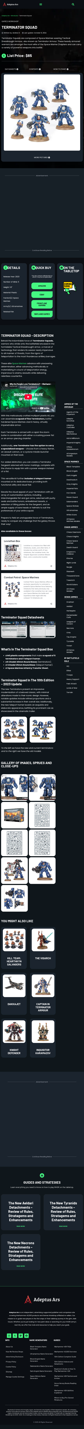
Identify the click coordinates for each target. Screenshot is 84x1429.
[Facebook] (26, 1335)
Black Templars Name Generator (38, 1347)
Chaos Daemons (73, 532)
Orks (68, 632)
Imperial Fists (72, 488)
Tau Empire (71, 637)
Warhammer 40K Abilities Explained (64, 1391)
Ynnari (69, 645)
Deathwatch (71, 480)
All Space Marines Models (73, 520)
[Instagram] (9, 1335)
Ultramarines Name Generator (41, 1354)
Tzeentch (70, 580)
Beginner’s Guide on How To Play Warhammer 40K (64, 1370)
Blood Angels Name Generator (37, 1360)
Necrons (70, 628)
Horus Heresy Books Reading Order (65, 1384)
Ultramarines (72, 510)
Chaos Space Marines (72, 542)
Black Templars (73, 466)
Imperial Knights (73, 442)
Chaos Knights (72, 536)
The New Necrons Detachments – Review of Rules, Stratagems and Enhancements (20, 1251)
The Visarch (43, 958)
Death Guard (72, 547)
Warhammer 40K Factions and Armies (65, 1377)
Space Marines (19, 363)
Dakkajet (14, 1004)
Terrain (69, 692)
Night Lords (71, 562)
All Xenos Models (70, 651)
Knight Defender (14, 1051)
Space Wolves (72, 506)
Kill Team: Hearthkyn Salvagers (14, 961)
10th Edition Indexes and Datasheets (63, 1363)
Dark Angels (71, 475)
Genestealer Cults (71, 616)
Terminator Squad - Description (27, 335)
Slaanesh (70, 571)
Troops (69, 675)
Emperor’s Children (70, 553)
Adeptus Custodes (70, 426)
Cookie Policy (11, 1367)
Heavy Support (72, 679)
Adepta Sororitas (70, 419)
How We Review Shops (14, 1352)
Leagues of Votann (71, 622)
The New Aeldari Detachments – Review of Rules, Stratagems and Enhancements (20, 1211)
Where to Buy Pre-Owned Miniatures (64, 1399)
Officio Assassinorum (72, 448)
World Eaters (72, 584)
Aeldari (69, 606)
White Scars (71, 514)
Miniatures (14, 16)
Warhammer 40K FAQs (62, 1346)
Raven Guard (72, 497)
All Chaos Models (70, 590)
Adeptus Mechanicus (71, 432)
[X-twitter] (15, 1335)
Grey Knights (72, 484)
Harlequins (70, 610)
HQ (67, 666)
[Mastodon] (20, 1335)
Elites (68, 670)
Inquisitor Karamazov (43, 1051)
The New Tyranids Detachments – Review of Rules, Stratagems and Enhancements (63, 1211)
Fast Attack (71, 683)
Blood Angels (72, 471)
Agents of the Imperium (72, 413)
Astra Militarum (73, 438)
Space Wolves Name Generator (38, 1377)
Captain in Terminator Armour (43, 1007)
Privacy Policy (11, 1362)
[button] (41, 4)
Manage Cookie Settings (15, 1377)
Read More (21, 1226)
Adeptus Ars (6, 16)
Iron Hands (71, 493)
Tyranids (70, 641)
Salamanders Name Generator (41, 1366)
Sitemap (9, 1372)
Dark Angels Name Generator (41, 1371)
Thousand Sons (72, 576)
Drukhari (70, 602)
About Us (9, 1346)
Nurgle (69, 567)
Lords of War (71, 688)
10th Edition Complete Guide (65, 1357)
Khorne (69, 558)
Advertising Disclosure (14, 1357)
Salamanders (72, 501)
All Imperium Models (71, 454)
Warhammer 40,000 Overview (65, 1352)
